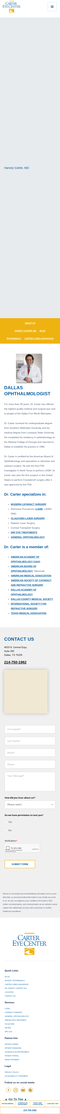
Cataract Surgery (13, 1012)
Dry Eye (8, 1032)
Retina (8, 1028)
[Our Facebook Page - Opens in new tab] (8, 1090)
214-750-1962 (15, 662)
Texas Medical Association (28, 613)
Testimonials (13, 338)
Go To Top (16, 1099)
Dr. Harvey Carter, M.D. (16, 988)
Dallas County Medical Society (32, 599)
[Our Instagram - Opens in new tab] (15, 1090)
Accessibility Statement (16, 1076)
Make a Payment (12, 1060)
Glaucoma (9, 1024)
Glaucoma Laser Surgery (28, 518)
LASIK (39, 509)
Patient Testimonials (15, 980)
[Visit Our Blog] (30, 1090)
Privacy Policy (12, 1072)
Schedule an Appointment (17, 1052)
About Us (30, 323)
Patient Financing (13, 1048)
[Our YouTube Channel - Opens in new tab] (23, 1090)
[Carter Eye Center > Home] (15, 6)
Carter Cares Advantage (39, 338)
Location (9, 992)
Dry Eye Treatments (24, 532)
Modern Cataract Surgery (28, 504)
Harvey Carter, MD (25, 331)
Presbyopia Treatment (15, 1020)
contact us (10, 996)
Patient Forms (11, 1044)
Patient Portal (12, 1056)
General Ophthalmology (28, 537)
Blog (42, 331)
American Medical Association (31, 575)
